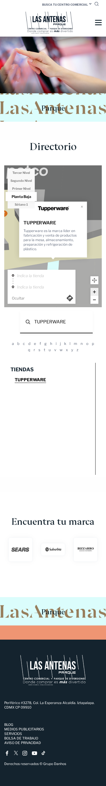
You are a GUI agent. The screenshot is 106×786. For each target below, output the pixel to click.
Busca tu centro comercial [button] (65, 4)
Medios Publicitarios (24, 729)
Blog (8, 724)
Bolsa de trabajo (21, 738)
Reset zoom (94, 280)
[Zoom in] (94, 292)
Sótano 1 (21, 204)
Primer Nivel (21, 189)
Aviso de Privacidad (22, 743)
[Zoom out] (94, 300)
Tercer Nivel (21, 173)
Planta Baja (21, 196)
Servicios (13, 734)
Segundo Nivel (21, 181)
